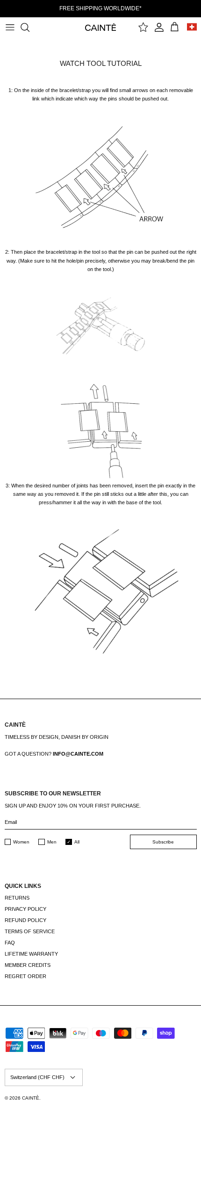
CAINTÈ (30, 1098)
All (76, 841)
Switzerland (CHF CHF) (37, 1077)
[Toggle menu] (10, 27)
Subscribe (163, 841)
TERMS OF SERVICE (30, 931)
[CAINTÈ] (100, 27)
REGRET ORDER (25, 976)
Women (21, 841)
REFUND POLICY (25, 920)
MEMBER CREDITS (27, 965)
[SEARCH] (29, 27)
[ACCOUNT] (159, 27)
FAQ (10, 942)
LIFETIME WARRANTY (31, 954)
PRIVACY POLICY (25, 909)
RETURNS (17, 898)
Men (52, 841)
